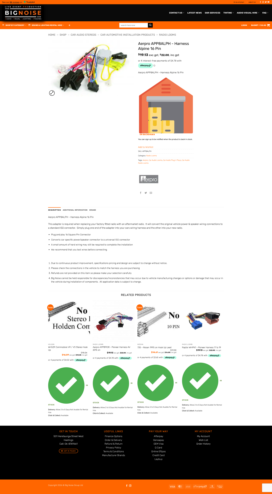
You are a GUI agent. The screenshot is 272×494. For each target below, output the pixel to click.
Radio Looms (167, 34)
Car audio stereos (83, 34)
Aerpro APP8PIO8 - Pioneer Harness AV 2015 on (111, 348)
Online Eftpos (158, 451)
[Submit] (150, 25)
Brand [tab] (92, 210)
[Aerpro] (148, 180)
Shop (63, 34)
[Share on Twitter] (146, 193)
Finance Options (113, 436)
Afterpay (158, 436)
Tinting (227, 13)
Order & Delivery (113, 440)
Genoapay (158, 440)
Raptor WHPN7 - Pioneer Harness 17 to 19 (201, 347)
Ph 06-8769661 (239, 2)
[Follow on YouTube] (268, 2)
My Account (203, 436)
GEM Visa (158, 443)
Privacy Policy (113, 447)
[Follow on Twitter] (266, 2)
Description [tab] (54, 210)
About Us (252, 2)
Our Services (212, 13)
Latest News (194, 13)
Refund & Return (114, 443)
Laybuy (158, 459)
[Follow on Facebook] (260, 2)
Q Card (158, 447)
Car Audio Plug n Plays (172, 160)
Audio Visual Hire (247, 13)
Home (51, 34)
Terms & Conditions (113, 451)
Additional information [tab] (75, 210)
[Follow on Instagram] (263, 2)
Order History (203, 443)
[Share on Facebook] (140, 193)
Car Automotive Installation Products (127, 34)
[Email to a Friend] (151, 193)
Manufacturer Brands (113, 455)
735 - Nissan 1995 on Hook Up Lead (154, 347)
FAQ (264, 13)
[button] (260, 25)
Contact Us (175, 13)
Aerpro (145, 160)
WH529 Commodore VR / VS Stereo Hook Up (68, 348)
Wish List (203, 440)
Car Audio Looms (155, 160)
